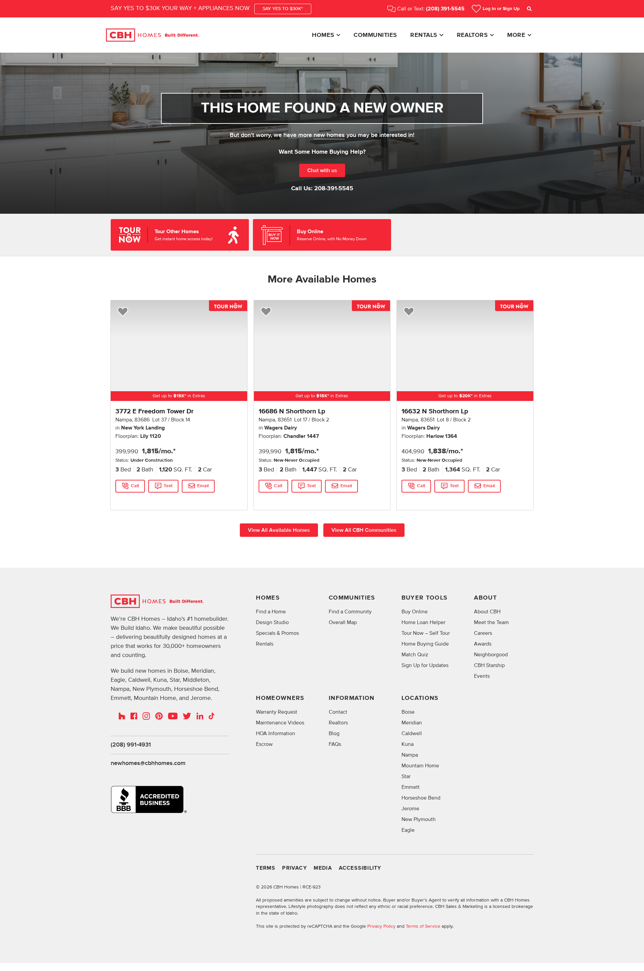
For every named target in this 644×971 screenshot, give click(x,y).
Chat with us (322, 170)
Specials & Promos (277, 633)
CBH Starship (489, 665)
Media (323, 868)
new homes (329, 135)
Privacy (294, 868)
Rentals (423, 35)
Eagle (408, 830)
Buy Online (414, 611)
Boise (408, 712)
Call (135, 486)
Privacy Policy (381, 926)
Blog (334, 733)
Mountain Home (420, 765)
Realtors (472, 35)
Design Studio (272, 622)
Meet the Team (491, 622)
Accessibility (360, 868)
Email (203, 486)
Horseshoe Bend (420, 798)
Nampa (409, 755)
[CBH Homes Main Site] (152, 35)
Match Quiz (414, 654)
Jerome (410, 808)
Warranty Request (276, 712)
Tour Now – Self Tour (425, 633)
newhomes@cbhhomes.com (148, 763)
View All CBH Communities (363, 530)
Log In (501, 9)
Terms (265, 868)
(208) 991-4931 (131, 745)
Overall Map (343, 622)
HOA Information (275, 733)
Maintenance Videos (280, 722)
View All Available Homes (279, 530)
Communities (375, 35)
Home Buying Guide (425, 644)
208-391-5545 (333, 188)
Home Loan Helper (423, 622)
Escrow (264, 744)
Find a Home (271, 611)
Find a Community (350, 611)
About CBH (487, 611)
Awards (482, 644)
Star (406, 776)
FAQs (335, 744)
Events (482, 676)
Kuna (407, 744)
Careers (483, 633)
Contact (338, 712)
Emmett (410, 787)
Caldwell (411, 733)
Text (168, 486)
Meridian (411, 722)
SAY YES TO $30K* (283, 9)
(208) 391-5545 (445, 8)
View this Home (131, 499)
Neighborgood (491, 654)
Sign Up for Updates (424, 665)
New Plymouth (418, 819)
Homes (323, 35)
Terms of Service (423, 926)
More (516, 35)
